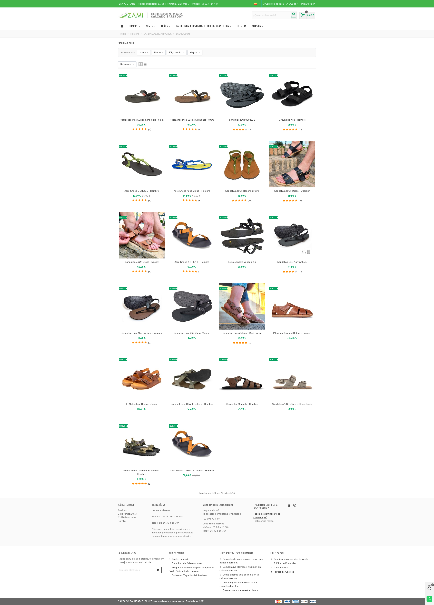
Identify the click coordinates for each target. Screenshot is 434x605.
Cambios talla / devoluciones (187, 563)
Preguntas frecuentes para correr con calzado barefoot (241, 561)
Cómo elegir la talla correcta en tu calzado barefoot (239, 576)
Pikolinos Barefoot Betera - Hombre (292, 333)
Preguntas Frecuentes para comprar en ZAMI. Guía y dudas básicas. (191, 569)
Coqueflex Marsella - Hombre (242, 404)
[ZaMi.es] (151, 15)
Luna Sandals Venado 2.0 (242, 262)
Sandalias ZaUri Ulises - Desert (142, 262)
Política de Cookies (283, 571)
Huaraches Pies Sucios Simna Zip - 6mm (142, 119)
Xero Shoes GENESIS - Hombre (141, 190)
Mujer (149, 26)
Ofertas (241, 26)
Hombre (133, 26)
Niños (164, 26)
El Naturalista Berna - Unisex (141, 404)
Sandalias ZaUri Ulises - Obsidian (292, 190)
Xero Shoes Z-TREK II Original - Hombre (192, 470)
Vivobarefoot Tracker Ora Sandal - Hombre (141, 472)
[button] (159, 3)
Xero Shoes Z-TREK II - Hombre (191, 262)
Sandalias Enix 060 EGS (242, 119)
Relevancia (125, 64)
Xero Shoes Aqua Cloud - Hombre (192, 190)
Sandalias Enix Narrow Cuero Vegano (142, 333)
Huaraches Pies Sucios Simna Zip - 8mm (192, 119)
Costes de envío (180, 559)
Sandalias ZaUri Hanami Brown (242, 190)
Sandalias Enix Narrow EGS (292, 262)
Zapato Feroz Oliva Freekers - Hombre (192, 404)
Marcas (256, 26)
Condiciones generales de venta (290, 559)
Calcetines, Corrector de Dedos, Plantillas (202, 26)
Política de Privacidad (285, 563)
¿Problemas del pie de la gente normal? (265, 506)
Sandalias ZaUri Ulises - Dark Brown (242, 333)
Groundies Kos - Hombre (292, 119)
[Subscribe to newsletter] (158, 570)
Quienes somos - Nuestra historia (241, 590)
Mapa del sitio (280, 567)
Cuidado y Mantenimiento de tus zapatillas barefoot (238, 584)
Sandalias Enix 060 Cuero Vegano (192, 333)
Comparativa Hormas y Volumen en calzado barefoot (240, 568)
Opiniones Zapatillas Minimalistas (190, 575)
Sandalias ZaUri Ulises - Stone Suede (292, 404)
